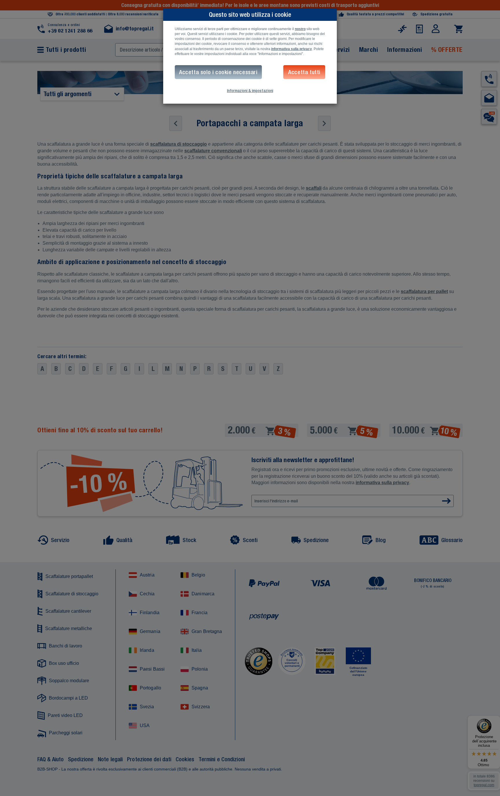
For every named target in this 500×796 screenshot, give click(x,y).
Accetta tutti (304, 72)
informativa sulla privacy (291, 49)
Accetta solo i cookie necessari (218, 72)
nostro (300, 29)
